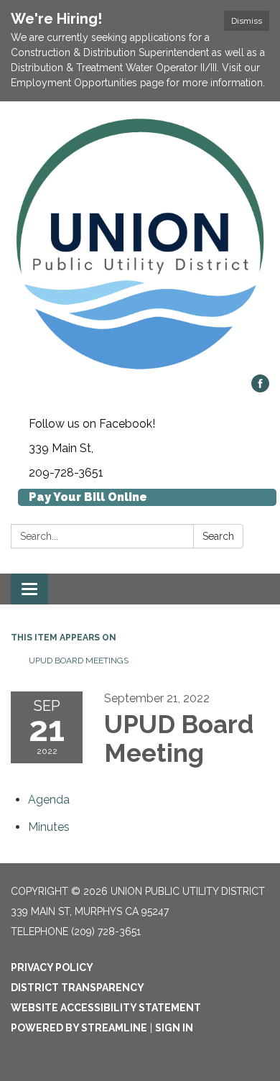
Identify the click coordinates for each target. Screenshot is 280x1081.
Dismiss (246, 21)
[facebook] (260, 388)
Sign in (174, 1028)
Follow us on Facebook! (92, 424)
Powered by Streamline (79, 1028)
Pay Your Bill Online (88, 497)
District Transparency (77, 987)
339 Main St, (61, 448)
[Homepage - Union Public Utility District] (140, 245)
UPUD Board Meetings (79, 661)
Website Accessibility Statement (106, 1007)
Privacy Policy (52, 967)
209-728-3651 (66, 472)
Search (218, 536)
